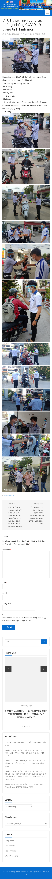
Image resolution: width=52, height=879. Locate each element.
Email (5, 593)
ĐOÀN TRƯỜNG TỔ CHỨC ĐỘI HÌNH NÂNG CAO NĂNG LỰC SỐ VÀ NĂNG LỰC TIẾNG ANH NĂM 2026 (27, 714)
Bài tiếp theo (36, 513)
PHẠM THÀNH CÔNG (31, 34)
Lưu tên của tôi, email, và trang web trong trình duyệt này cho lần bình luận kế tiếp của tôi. (24, 619)
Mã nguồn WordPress (18, 872)
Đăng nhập (9, 840)
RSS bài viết (10, 845)
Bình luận (6, 549)
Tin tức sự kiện (27, 705)
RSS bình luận (10, 851)
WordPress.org (11, 856)
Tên (4, 582)
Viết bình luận (9, 496)
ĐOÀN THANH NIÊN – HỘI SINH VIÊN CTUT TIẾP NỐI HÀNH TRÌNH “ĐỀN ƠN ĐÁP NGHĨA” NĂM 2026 (26, 753)
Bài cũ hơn (15, 515)
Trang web (6, 603)
